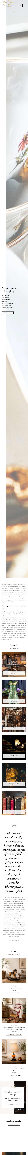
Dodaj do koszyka (14, 993)
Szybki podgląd (14, 983)
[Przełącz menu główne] (14, 11)
